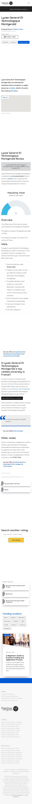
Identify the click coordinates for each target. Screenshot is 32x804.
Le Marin (15, 29)
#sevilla (6, 624)
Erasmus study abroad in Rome (10, 763)
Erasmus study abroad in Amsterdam (12, 759)
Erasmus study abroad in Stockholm (11, 756)
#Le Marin (5, 42)
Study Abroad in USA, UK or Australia (11, 698)
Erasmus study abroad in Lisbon (10, 761)
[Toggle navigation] (29, 3)
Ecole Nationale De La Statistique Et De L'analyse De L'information (14, 464)
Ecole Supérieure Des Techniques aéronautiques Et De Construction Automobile (14, 354)
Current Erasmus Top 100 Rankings (19, 389)
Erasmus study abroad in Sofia (10, 734)
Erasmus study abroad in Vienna (10, 728)
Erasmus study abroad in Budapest (11, 754)
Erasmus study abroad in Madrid (10, 750)
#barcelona (21, 617)
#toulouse (22, 624)
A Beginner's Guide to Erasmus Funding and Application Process (15, 658)
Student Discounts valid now (9, 700)
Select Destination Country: (19, 9)
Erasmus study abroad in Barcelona (11, 752)
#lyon (23, 621)
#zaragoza (7, 628)
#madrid (13, 617)
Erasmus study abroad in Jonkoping (11, 722)
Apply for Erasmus (23, 42)
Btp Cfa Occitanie (17, 431)
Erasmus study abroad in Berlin (10, 726)
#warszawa (7, 621)
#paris (6, 617)
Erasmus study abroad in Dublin (10, 737)
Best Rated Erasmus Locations (12, 398)
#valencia (14, 624)
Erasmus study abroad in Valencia (11, 724)
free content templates (16, 795)
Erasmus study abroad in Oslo (10, 732)
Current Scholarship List (8, 694)
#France (13, 42)
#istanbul (15, 621)
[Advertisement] (16, 61)
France (21, 29)
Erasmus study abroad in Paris (10, 748)
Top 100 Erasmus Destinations (9, 696)
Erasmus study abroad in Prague (10, 730)
